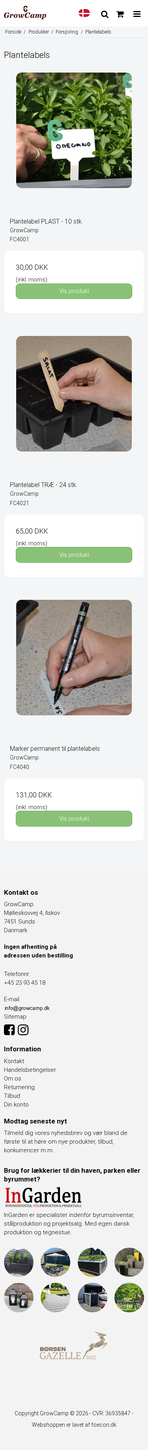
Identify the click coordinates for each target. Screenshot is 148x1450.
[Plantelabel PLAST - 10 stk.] (74, 142)
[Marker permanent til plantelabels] (74, 669)
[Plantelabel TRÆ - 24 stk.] (74, 405)
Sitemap (15, 1016)
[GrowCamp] (25, 12)
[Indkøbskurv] (120, 14)
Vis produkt (74, 291)
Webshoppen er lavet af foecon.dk (74, 1425)
